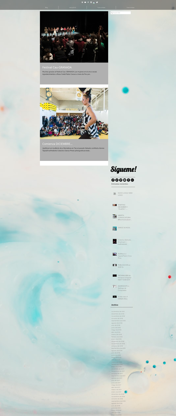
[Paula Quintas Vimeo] (82, 2)
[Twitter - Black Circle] (116, 180)
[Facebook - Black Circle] (113, 180)
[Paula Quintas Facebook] (94, 3)
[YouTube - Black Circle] (124, 180)
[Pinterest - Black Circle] (128, 180)
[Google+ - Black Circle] (132, 180)
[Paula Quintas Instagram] (91, 2)
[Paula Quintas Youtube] (85, 2)
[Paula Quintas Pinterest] (88, 2)
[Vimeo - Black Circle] (120, 180)
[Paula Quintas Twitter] (97, 2)
